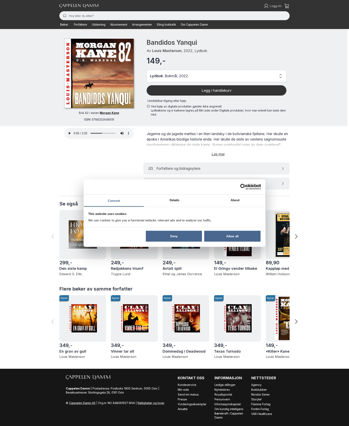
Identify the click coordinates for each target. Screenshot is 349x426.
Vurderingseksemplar (192, 404)
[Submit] (64, 15)
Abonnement (118, 24)
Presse (182, 399)
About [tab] (235, 200)
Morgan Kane (109, 113)
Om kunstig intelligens (228, 409)
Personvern (222, 399)
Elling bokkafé (166, 24)
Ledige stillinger (224, 384)
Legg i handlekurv (216, 90)
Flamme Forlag (260, 404)
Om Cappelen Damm (194, 24)
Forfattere (80, 24)
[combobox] (174, 15)
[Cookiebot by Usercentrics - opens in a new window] (243, 187)
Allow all (232, 236)
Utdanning (98, 24)
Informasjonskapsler (227, 404)
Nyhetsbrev (222, 389)
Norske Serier (260, 394)
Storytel (256, 399)
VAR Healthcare (261, 414)
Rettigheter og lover (151, 403)
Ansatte (183, 409)
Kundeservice (187, 384)
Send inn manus (188, 394)
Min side (183, 389)
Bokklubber (259, 389)
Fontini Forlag (260, 409)
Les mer (218, 154)
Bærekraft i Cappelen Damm (228, 415)
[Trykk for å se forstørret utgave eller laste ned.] (99, 73)
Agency (256, 384)
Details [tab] (175, 200)
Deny (174, 236)
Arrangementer (142, 24)
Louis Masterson (167, 51)
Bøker (64, 24)
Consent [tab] (114, 200)
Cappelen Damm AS (82, 403)
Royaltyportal (223, 394)
